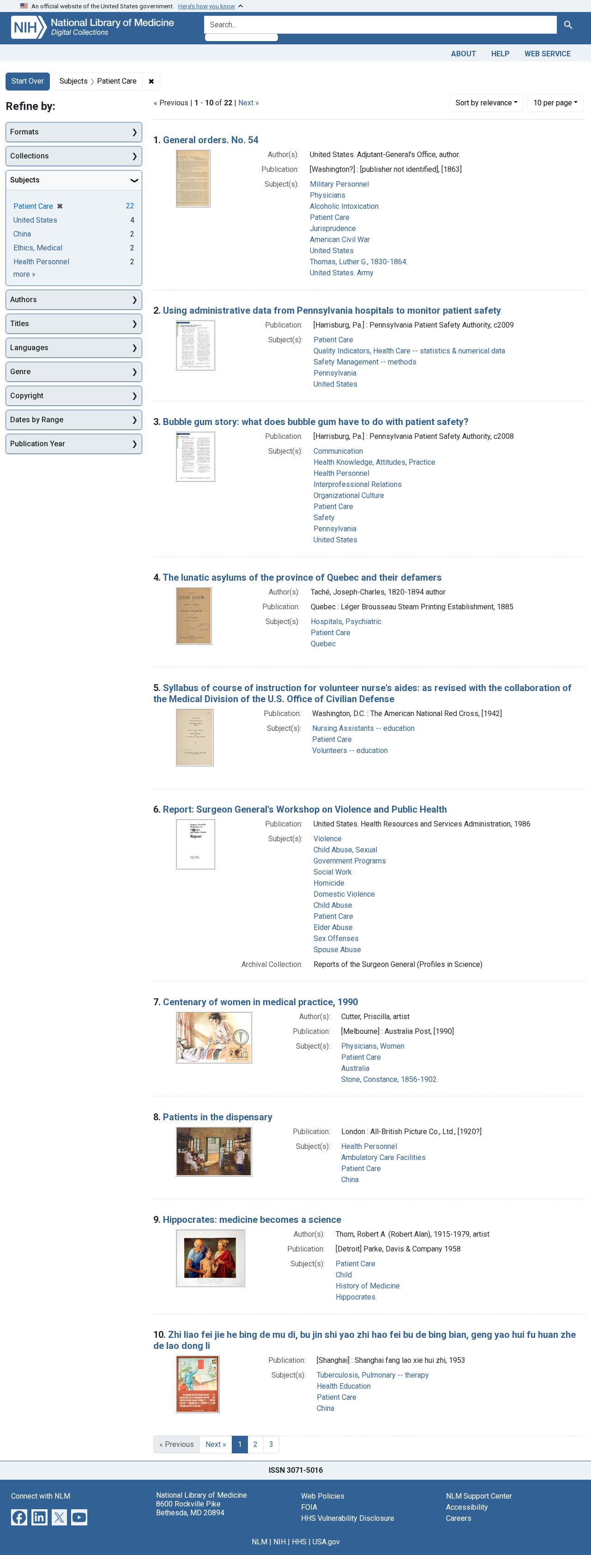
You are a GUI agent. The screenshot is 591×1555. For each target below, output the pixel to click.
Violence (328, 838)
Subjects (25, 180)
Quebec (323, 643)
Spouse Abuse (337, 949)
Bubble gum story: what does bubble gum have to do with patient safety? (316, 421)
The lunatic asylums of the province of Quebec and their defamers (302, 577)
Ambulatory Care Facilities (383, 1157)
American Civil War (340, 239)
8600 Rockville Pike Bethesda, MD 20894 (190, 1508)
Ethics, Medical (37, 247)
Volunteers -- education (350, 750)
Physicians (327, 195)
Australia (355, 1068)
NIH (279, 1541)
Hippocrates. (356, 1297)
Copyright (26, 395)
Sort (484, 102)
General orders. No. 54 (210, 140)
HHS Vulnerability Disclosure (347, 1518)
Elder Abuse (333, 927)
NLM (259, 1541)
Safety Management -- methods (365, 362)
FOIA (309, 1507)
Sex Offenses (336, 938)
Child (344, 1274)
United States (332, 250)
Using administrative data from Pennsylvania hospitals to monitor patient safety (332, 310)
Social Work (333, 872)
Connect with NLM (40, 1496)
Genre (20, 371)
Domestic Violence (344, 894)
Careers (458, 1518)
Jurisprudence (333, 228)
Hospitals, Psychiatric (346, 621)
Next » (248, 102)
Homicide (329, 883)
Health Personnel (341, 473)
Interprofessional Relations (358, 484)
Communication (338, 451)
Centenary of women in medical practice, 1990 (260, 1002)
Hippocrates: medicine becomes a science (252, 1219)
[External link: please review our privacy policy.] (19, 1516)
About (463, 53)
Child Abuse (333, 905)
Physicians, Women (372, 1046)
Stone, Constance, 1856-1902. (389, 1079)
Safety (324, 517)
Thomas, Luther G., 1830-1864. (359, 261)
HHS (299, 1541)
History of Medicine (368, 1286)
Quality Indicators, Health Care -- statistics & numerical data (409, 350)
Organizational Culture (349, 495)
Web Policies (322, 1496)
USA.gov (326, 1541)
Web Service (548, 53)
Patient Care (330, 217)
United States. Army (342, 272)
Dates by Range (36, 419)
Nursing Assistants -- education (363, 728)
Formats (24, 132)
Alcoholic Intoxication (344, 206)
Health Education (344, 1386)
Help (500, 53)
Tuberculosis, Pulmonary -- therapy (373, 1375)
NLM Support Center (479, 1496)
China (350, 1179)
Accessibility (467, 1507)
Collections (29, 156)
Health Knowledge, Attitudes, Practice (374, 462)
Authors (23, 299)
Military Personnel (339, 184)
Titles (19, 323)
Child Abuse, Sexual (345, 849)
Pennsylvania (335, 373)
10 (552, 102)
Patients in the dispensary (217, 1117)
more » (24, 274)
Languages (29, 347)
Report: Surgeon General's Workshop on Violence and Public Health (305, 809)
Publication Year (37, 443)
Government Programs (350, 860)
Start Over (28, 81)
